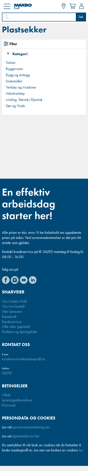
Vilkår (6, 395)
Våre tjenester (12, 312)
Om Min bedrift (13, 307)
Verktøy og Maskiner (21, 87)
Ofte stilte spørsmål (16, 327)
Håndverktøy (15, 94)
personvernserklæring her (31, 427)
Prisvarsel (9, 405)
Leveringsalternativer (17, 400)
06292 (7, 373)
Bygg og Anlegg (18, 75)
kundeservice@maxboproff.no (23, 359)
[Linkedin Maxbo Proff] (33, 280)
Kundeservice (12, 322)
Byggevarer (14, 69)
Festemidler (14, 81)
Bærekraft (9, 317)
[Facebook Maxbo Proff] (6, 280)
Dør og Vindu (15, 106)
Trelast (10, 63)
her (81, 450)
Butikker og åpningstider (19, 332)
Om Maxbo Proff (14, 301)
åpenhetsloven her (26, 436)
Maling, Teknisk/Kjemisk (24, 100)
